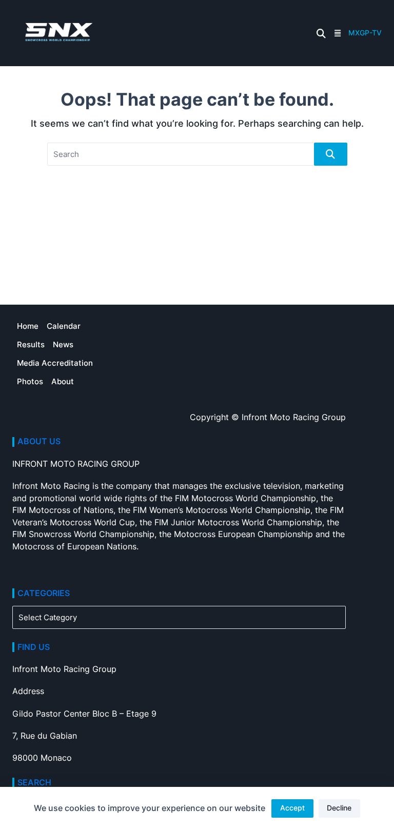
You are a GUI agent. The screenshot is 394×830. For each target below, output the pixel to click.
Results (31, 344)
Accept (292, 808)
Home (27, 326)
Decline (339, 808)
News (63, 344)
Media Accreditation (55, 363)
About (62, 381)
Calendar (64, 326)
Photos (30, 381)
